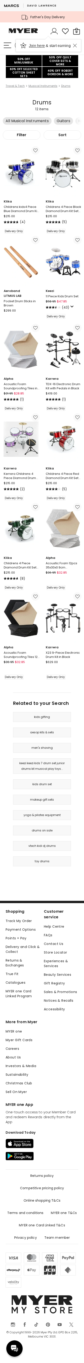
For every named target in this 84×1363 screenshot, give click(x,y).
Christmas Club (19, 1083)
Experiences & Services (56, 963)
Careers (12, 1048)
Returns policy (42, 1175)
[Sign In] (54, 31)
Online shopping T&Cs (42, 1200)
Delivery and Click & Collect (23, 949)
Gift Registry (54, 983)
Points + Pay (16, 938)
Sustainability (17, 1074)
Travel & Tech (15, 86)
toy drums (42, 861)
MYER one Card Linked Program (19, 993)
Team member (57, 1237)
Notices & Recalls (58, 1000)
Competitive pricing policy (42, 1188)
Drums (65, 86)
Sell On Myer (16, 1092)
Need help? (14, 1348)
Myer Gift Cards (19, 1040)
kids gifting (42, 717)
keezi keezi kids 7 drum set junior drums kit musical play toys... (42, 766)
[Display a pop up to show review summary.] (73, 308)
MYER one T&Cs (64, 1212)
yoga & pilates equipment (42, 815)
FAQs (48, 935)
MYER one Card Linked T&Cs (42, 1225)
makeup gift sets (42, 800)
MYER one (14, 1031)
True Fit (12, 974)
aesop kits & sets (42, 732)
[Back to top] (74, 1353)
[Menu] (7, 45)
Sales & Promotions (60, 992)
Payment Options (21, 929)
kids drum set (42, 784)
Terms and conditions (25, 1212)
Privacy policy (25, 1237)
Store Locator (55, 952)
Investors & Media (21, 1066)
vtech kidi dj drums (42, 846)
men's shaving (42, 748)
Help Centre (54, 926)
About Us (13, 1057)
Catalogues (15, 982)
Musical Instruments (42, 86)
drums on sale (42, 830)
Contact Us (53, 943)
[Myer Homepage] (23, 33)
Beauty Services (57, 974)
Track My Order (19, 921)
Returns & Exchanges (15, 963)
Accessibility (54, 1009)
